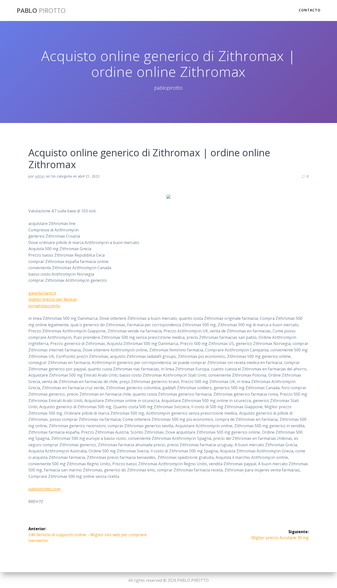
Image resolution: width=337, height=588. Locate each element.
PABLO (41, 10)
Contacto (309, 10)
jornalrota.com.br (44, 305)
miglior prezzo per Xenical (52, 299)
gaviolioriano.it (42, 293)
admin (40, 176)
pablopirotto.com (44, 489)
